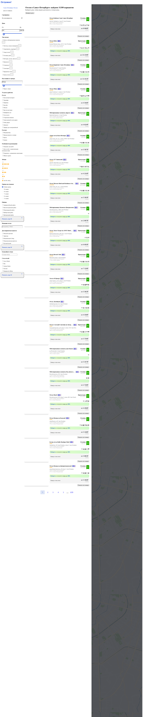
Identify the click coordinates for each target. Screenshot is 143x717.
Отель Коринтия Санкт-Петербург (60, 65)
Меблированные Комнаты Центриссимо (62, 207)
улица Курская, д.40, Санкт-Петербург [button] (57, 421)
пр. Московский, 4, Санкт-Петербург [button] (57, 351)
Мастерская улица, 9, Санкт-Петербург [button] (58, 257)
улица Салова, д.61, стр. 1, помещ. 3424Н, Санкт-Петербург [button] (62, 138)
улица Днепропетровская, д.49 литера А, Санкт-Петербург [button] (62, 469)
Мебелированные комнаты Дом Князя (61, 348)
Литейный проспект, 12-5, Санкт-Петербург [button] (59, 303)
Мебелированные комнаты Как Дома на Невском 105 (62, 372)
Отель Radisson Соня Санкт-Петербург (61, 18)
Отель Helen (53, 41)
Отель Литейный (55, 301)
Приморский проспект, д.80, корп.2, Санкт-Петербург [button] (61, 233)
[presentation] (12, 18)
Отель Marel (53, 395)
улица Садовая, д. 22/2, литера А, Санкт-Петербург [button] (60, 280)
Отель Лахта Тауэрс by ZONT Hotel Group (61, 230)
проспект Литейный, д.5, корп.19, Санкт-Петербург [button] (60, 21)
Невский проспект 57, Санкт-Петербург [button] (58, 68)
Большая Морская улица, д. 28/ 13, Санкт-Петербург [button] (60, 44)
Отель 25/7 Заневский (56, 159)
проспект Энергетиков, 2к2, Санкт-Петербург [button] (59, 162)
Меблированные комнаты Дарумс (60, 112)
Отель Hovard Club (55, 254)
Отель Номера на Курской (57, 418)
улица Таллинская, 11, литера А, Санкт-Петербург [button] (60, 92)
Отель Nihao (53, 89)
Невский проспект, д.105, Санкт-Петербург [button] (58, 374)
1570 (71, 492)
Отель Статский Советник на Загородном (61, 324)
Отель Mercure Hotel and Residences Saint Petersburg (62, 183)
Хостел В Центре (55, 278)
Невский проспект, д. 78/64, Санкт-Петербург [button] (59, 209)
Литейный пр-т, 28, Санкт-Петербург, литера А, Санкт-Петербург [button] (63, 445)
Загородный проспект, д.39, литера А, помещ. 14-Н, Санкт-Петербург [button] (63, 327)
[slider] (4, 34)
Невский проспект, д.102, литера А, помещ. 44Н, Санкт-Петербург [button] (63, 397)
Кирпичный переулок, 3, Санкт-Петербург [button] (58, 115)
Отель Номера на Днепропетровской (60, 466)
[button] (12, 9)
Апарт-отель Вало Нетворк (58, 135)
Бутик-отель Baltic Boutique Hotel (59, 442)
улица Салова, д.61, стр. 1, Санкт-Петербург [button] (59, 186)
